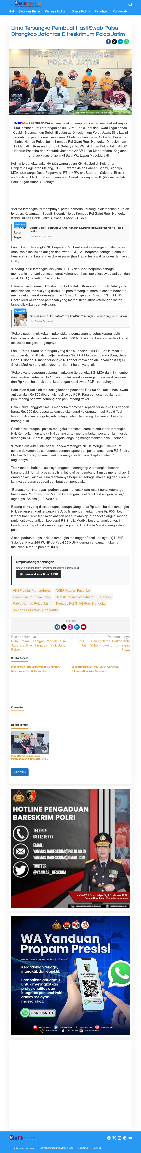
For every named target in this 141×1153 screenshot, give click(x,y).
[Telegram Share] (120, 41)
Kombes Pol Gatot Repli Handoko (81, 603)
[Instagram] (70, 627)
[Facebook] (57, 627)
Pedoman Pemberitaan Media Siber (56, 1148)
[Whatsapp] (126, 41)
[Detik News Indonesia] (27, 3)
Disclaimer (83, 1148)
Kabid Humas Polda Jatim (32, 603)
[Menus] (11, 4)
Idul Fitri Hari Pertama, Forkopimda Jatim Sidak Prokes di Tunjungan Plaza (104, 643)
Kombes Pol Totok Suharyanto (35, 609)
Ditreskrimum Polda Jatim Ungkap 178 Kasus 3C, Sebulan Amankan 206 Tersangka (35, 669)
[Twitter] (64, 627)
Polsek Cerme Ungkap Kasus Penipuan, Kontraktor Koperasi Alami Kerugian (29, 758)
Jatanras (104, 596)
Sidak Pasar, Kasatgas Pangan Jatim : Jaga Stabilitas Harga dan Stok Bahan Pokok (39, 643)
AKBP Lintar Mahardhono (32, 590)
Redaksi (97, 1148)
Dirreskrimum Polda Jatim (32, 596)
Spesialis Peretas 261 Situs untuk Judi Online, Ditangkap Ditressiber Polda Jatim (95, 669)
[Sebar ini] (108, 41)
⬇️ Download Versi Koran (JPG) (39, 574)
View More (20, 772)
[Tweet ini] (114, 41)
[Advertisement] (73, 195)
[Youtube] (83, 627)
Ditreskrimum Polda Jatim (74, 596)
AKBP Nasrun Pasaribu (73, 590)
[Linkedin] (77, 627)
